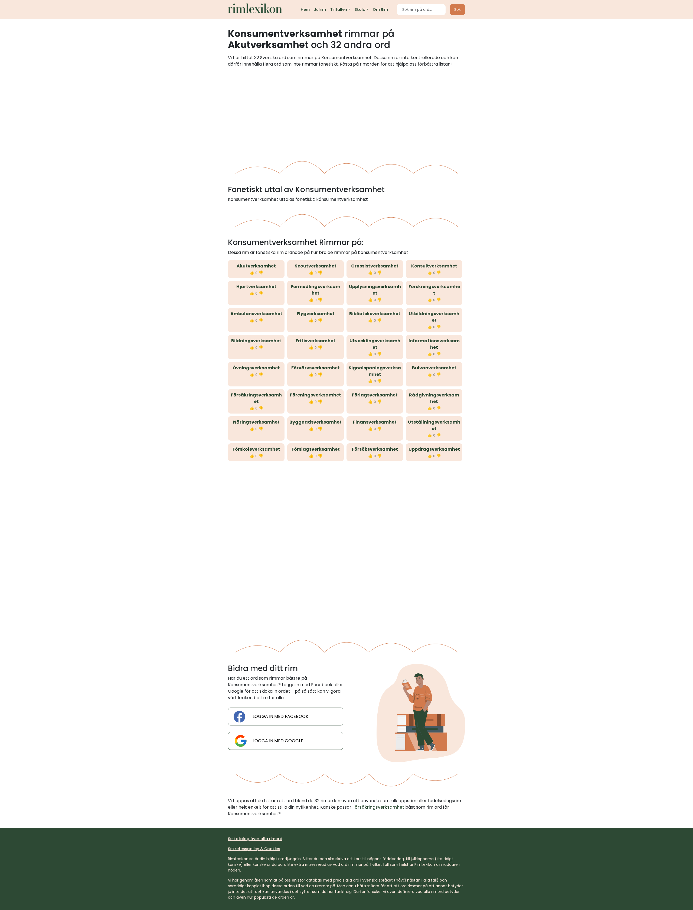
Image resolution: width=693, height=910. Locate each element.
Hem (305, 9)
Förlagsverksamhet (375, 395)
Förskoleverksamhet (256, 449)
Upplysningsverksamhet (375, 289)
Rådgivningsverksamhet (434, 398)
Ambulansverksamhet (256, 314)
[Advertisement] (346, 112)
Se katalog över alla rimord (255, 838)
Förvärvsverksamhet (315, 368)
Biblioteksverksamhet (374, 314)
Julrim (320, 9)
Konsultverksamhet (434, 266)
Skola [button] (360, 9)
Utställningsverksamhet (434, 425)
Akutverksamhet (256, 266)
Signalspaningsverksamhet (375, 371)
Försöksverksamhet (375, 449)
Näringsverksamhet (256, 422)
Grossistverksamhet (374, 266)
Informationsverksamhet (434, 344)
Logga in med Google (278, 741)
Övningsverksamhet (256, 368)
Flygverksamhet (316, 314)
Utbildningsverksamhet (434, 317)
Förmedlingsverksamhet (315, 289)
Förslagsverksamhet (316, 449)
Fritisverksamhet (315, 341)
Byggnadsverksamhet (315, 422)
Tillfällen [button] (338, 9)
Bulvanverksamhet (434, 368)
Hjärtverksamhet (256, 286)
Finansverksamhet (375, 422)
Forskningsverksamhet (434, 289)
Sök (457, 9)
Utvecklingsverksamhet (374, 344)
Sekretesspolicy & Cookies (254, 848)
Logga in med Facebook (280, 716)
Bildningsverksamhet (256, 341)
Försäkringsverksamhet (256, 398)
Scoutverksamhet (315, 266)
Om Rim (380, 9)
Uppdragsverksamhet (434, 449)
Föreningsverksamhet (315, 395)
